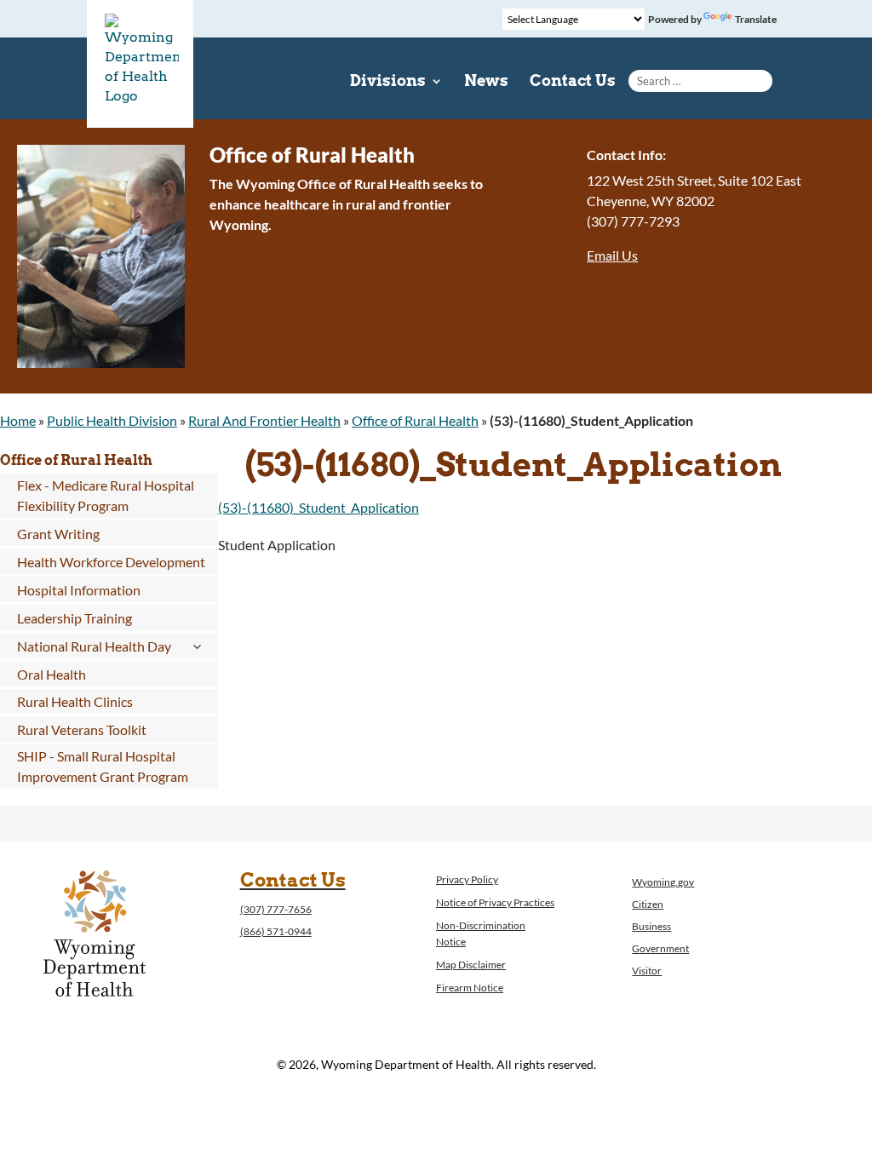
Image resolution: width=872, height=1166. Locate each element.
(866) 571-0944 (276, 931)
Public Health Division (112, 420)
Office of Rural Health (415, 420)
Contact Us (573, 82)
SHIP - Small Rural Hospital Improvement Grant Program (102, 766)
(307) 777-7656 (276, 909)
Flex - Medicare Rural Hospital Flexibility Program (105, 495)
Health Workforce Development (111, 562)
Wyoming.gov (663, 882)
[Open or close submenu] (196, 646)
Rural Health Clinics (75, 701)
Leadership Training (74, 618)
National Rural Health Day (94, 646)
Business (651, 926)
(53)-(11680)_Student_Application (318, 507)
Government (660, 948)
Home (18, 420)
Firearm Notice (469, 987)
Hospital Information (79, 590)
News (486, 82)
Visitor (647, 970)
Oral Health (51, 674)
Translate (756, 19)
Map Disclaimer (471, 964)
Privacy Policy (467, 879)
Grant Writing (58, 534)
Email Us (612, 255)
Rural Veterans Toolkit (81, 729)
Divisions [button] (388, 82)
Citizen (647, 904)
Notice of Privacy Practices (495, 902)
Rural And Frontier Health (264, 420)
